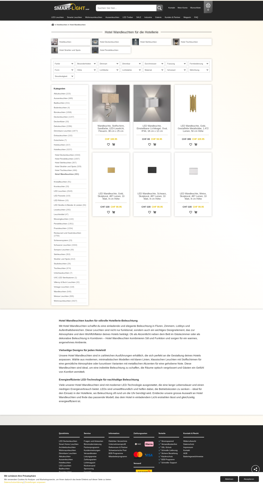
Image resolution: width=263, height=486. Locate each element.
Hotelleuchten (63, 149)
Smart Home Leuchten (68, 444)
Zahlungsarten (90, 459)
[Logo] (71, 7)
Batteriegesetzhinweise (193, 456)
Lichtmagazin (89, 463)
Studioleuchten (62, 264)
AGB (185, 453)
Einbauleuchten (63, 135)
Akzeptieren (249, 479)
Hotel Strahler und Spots (68, 166)
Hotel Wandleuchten (67, 174)
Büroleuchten (63, 112)
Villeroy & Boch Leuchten (67, 282)
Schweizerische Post (117, 450)
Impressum (188, 447)
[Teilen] (255, 469)
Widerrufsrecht (189, 441)
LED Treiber (128, 17)
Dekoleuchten (63, 126)
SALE (138, 17)
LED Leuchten (57, 17)
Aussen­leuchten (63, 98)
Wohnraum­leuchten (65, 301)
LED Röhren (61, 200)
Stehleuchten (62, 254)
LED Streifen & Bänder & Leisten (70, 205)
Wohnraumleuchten (93, 17)
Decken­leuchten (64, 117)
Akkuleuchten (62, 94)
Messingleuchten (64, 219)
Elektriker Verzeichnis (118, 441)
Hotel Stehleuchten (66, 162)
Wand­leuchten (62, 291)
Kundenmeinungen (92, 450)
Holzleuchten (62, 145)
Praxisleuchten (63, 228)
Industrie (148, 17)
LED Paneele (62, 196)
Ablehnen (229, 479)
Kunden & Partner (172, 17)
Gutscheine (60, 140)
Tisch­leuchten (62, 268)
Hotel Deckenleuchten (67, 155)
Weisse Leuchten (64, 296)
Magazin (187, 17)
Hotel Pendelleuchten (67, 159)
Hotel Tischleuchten (66, 170)
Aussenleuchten (112, 17)
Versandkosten (90, 453)
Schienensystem (63, 240)
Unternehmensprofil (117, 444)
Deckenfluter (61, 121)
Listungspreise (90, 456)
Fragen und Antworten (93, 441)
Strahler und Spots (64, 259)
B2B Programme (116, 453)
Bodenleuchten (62, 107)
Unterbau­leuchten (63, 273)
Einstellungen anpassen (35, 482)
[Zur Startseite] (52, 24)
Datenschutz (188, 444)
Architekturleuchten (67, 447)
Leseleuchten (62, 210)
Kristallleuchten (62, 182)
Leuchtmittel (61, 214)
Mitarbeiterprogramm (118, 456)
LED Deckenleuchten (68, 441)
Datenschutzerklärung (13, 482)
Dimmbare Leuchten (66, 131)
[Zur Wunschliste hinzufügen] (108, 145)
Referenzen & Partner (118, 447)
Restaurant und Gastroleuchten (67, 234)
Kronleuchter (61, 186)
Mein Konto (183, 8)
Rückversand (89, 466)
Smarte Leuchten (74, 17)
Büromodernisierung (93, 444)
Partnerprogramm (91, 447)
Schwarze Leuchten (65, 245)
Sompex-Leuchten (64, 250)
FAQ (196, 17)
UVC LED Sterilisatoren (65, 277)
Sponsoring (89, 469)
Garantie (87, 472)
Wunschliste (195, 8)
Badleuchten (62, 103)
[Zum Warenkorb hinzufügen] (113, 145)
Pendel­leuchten (64, 224)
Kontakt (171, 8)
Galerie (158, 17)
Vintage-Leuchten (64, 287)
